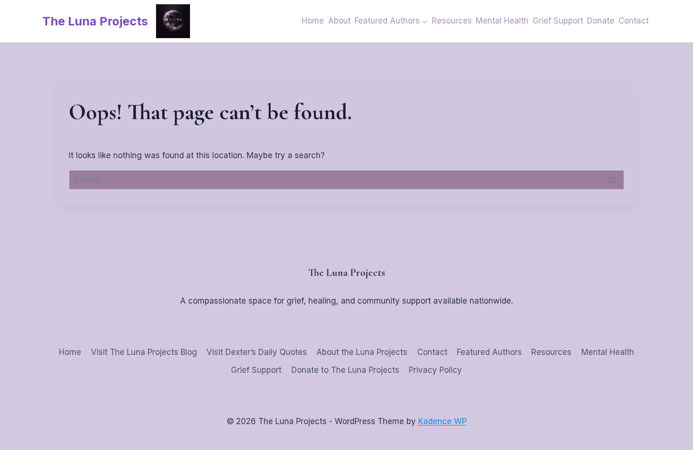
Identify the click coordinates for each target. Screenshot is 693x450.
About (339, 20)
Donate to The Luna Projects (345, 370)
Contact (634, 20)
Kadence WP (442, 421)
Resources (452, 20)
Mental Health (502, 20)
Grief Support (558, 20)
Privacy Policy (435, 370)
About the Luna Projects (361, 352)
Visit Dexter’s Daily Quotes (256, 352)
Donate (600, 20)
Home (313, 20)
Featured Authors (489, 352)
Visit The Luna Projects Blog (144, 352)
